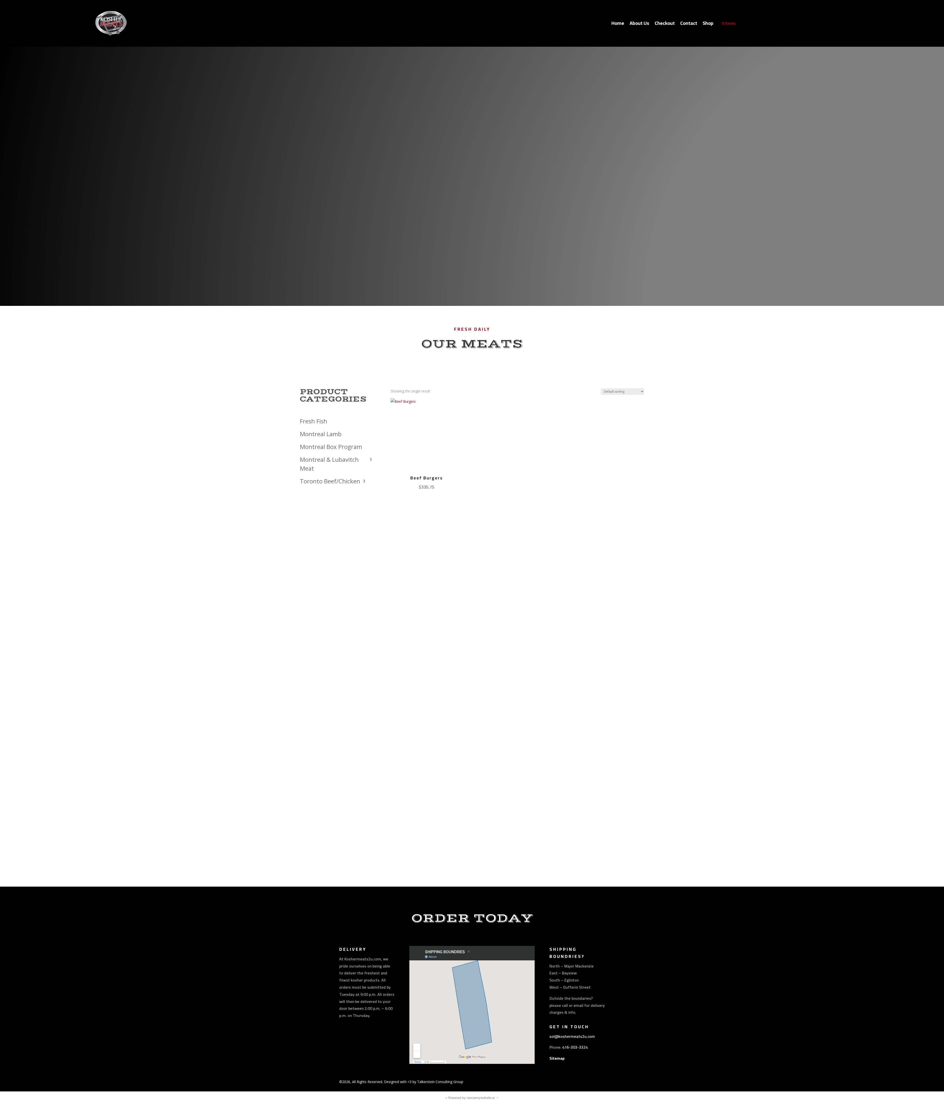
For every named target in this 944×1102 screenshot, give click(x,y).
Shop (708, 24)
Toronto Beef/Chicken (330, 481)
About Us (639, 24)
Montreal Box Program (331, 447)
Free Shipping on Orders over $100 (472, 217)
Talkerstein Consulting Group (440, 1081)
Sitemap (557, 1058)
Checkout (665, 24)
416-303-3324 (575, 1047)
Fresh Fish (313, 421)
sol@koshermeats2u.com (572, 1036)
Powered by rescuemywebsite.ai (472, 1098)
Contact (688, 24)
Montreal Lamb (320, 434)
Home (617, 24)
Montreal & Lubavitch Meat (329, 463)
